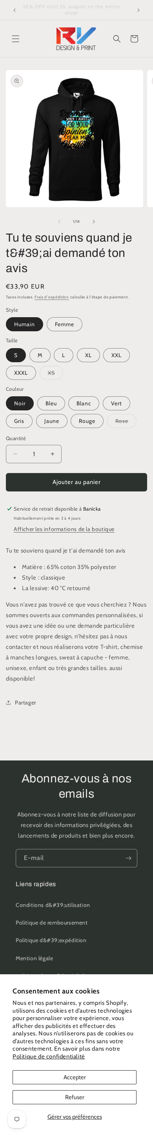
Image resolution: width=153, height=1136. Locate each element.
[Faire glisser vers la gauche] (59, 221)
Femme (64, 324)
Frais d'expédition (52, 297)
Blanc (83, 403)
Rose (126, 422)
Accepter (75, 1077)
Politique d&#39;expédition (51, 940)
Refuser (74, 1097)
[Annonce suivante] (138, 10)
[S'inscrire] (128, 858)
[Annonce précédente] (14, 10)
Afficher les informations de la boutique (64, 529)
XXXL (21, 372)
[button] (15, 38)
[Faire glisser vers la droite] (93, 221)
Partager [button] (25, 702)
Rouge (87, 420)
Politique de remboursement (52, 922)
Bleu (51, 403)
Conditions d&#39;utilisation (53, 904)
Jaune (51, 420)
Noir (20, 403)
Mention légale (34, 958)
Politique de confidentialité (49, 1056)
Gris (19, 420)
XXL (116, 355)
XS (55, 374)
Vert (116, 403)
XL (88, 355)
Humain (24, 324)
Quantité (16, 438)
